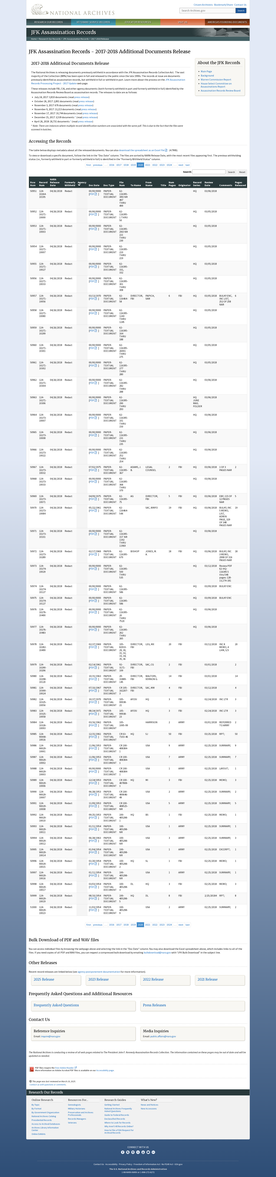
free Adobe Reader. (64, 1067)
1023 (162, 164)
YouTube (143, 1152)
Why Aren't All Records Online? (119, 1126)
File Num (122, 184)
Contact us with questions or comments (48, 1084)
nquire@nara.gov (51, 1036)
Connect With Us (138, 1147)
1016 (111, 164)
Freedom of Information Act (147, 1164)
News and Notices (149, 1104)
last (187, 164)
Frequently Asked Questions (56, 1005)
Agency (82, 182)
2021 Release (208, 979)
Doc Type (108, 185)
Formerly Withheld (70, 184)
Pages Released (240, 184)
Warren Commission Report (216, 79)
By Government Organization (45, 1112)
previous (97, 164)
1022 (154, 164)
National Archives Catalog (44, 1116)
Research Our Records (48, 22)
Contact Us (240, 4)
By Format (36, 1108)
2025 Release (44, 979)
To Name (135, 185)
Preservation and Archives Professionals (80, 1113)
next (180, 164)
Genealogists (74, 1104)
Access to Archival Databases (46, 1123)
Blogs (148, 1152)
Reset (242, 172)
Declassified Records (114, 1118)
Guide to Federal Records (116, 1115)
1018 (126, 164)
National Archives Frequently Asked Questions (118, 1110)
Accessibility (111, 1164)
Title (163, 185)
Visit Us (182, 22)
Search (241, 10)
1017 (118, 164)
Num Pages (172, 184)
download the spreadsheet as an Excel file (142, 150)
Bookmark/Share (223, 4)
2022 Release (153, 979)
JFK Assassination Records (76, 38)
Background (207, 75)
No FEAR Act (167, 1164)
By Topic (36, 1104)
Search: (187, 171)
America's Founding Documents (227, 22)
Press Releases (154, 1005)
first (88, 164)
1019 (133, 164)
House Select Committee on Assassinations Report (216, 85)
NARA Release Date (54, 182)
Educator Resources (138, 22)
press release (81, 97)
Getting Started (111, 1104)
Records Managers (77, 1118)
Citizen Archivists (203, 4)
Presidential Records (42, 1120)
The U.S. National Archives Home (72, 9)
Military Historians (76, 1108)
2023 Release (98, 979)
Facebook (123, 1152)
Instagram (133, 1152)
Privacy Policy (125, 1164)
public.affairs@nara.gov (163, 1036)
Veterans (72, 1122)
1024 (169, 164)
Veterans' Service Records (93, 22)
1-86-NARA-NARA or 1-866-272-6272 (138, 1172)
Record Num (43, 184)
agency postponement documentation (99, 971)
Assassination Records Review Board (220, 90)
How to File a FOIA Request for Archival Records (119, 1131)
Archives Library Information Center (45, 1129)
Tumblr (138, 1152)
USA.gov (179, 1164)
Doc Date (94, 185)
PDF (92, 194)
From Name (149, 184)
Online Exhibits (39, 1134)
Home (34, 38)
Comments (225, 185)
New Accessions (149, 1108)
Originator (184, 185)
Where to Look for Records (117, 1122)
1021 (147, 164)
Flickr (153, 1152)
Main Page (206, 71)
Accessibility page (105, 1070)
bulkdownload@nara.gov (157, 952)
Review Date (209, 184)
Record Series (197, 184)
